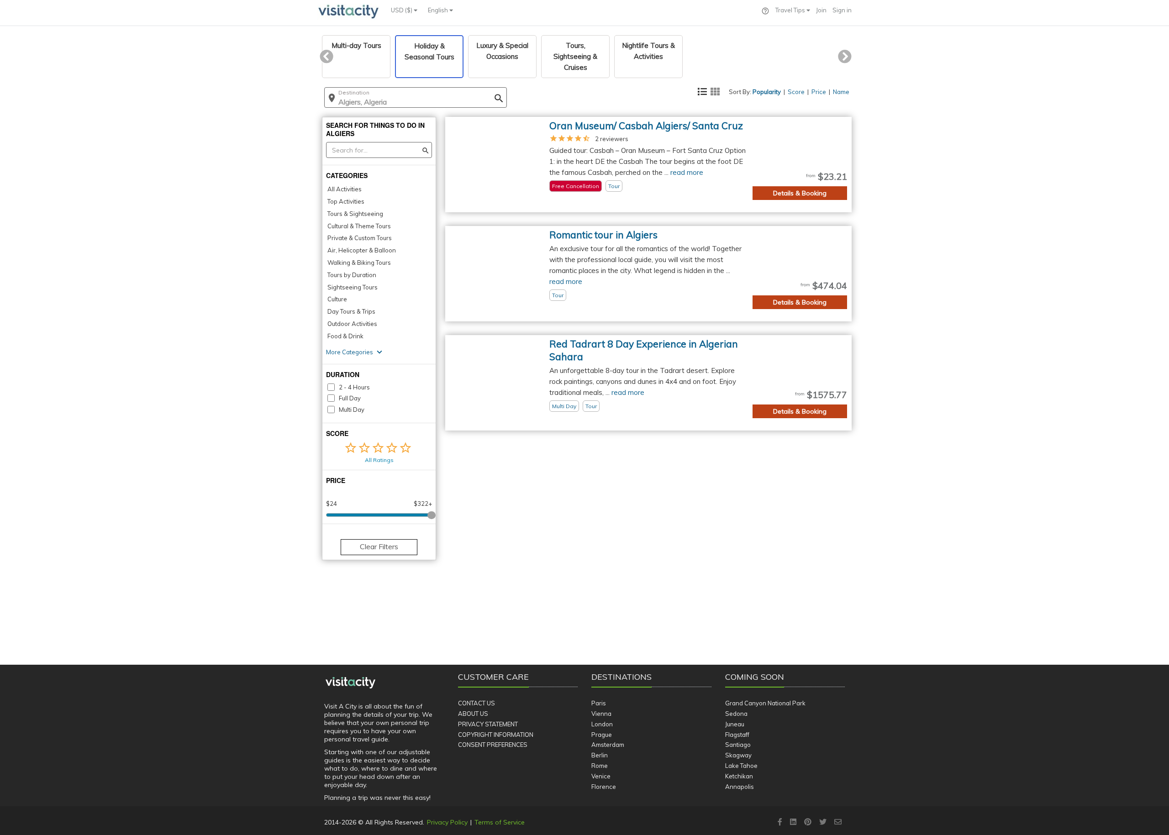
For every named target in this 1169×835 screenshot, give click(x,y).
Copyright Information (495, 734)
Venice (601, 776)
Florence (603, 786)
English (438, 10)
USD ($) (402, 10)
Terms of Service (499, 822)
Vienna (601, 713)
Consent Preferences (492, 744)
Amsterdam (607, 744)
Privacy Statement (488, 724)
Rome (599, 765)
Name (841, 91)
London (602, 724)
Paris (598, 703)
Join (821, 10)
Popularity (767, 91)
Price (818, 91)
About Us (473, 713)
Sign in (842, 10)
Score (796, 91)
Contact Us (476, 703)
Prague (601, 734)
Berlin (599, 755)
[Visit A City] (350, 683)
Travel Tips (790, 10)
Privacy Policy (447, 822)
